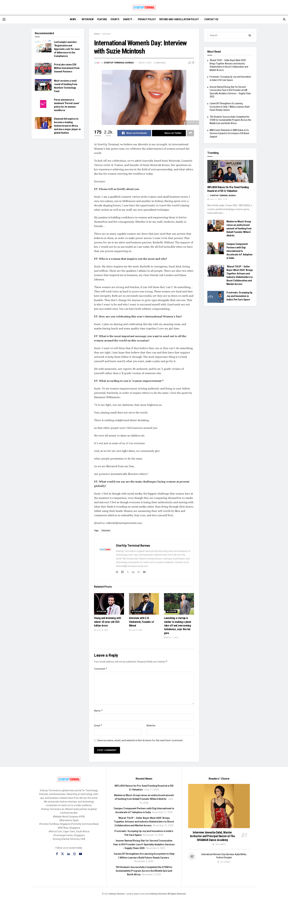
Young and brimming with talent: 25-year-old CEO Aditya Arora (107, 621)
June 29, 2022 (102, 630)
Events (115, 19)
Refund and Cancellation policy (179, 19)
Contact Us (211, 19)
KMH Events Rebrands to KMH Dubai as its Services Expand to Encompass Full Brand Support (229, 133)
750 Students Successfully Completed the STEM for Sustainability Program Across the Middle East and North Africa (230, 120)
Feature (102, 19)
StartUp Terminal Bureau (119, 62)
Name (98, 710)
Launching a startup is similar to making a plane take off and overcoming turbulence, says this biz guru (177, 625)
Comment (100, 668)
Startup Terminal (116, 894)
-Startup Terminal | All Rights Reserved (168, 894)
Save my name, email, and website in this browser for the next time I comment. (140, 740)
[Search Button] (249, 35)
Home (97, 34)
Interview (88, 19)
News (73, 19)
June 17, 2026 (215, 199)
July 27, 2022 (136, 630)
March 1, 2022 (172, 637)
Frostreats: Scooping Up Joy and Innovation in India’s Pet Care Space (239, 296)
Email (98, 725)
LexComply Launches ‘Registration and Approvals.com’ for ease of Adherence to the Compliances (67, 49)
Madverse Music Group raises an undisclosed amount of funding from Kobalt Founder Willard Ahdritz (239, 228)
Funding (214, 180)
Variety (127, 19)
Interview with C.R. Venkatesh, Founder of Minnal (141, 621)
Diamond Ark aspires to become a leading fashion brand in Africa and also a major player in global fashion (67, 125)
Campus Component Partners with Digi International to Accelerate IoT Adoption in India (239, 251)
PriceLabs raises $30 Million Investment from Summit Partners (67, 68)
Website (150, 725)
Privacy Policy (147, 19)
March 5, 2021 (145, 62)
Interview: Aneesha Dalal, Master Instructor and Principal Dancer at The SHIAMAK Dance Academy (212, 836)
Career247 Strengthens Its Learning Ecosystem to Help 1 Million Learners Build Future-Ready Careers (230, 106)
